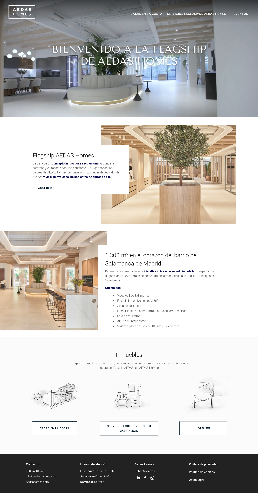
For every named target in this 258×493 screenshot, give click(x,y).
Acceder (45, 188)
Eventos (241, 14)
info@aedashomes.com (41, 476)
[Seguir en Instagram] (152, 477)
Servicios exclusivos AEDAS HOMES (196, 14)
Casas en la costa (146, 14)
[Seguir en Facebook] (145, 477)
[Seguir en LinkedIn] (138, 477)
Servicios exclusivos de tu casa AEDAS (129, 428)
